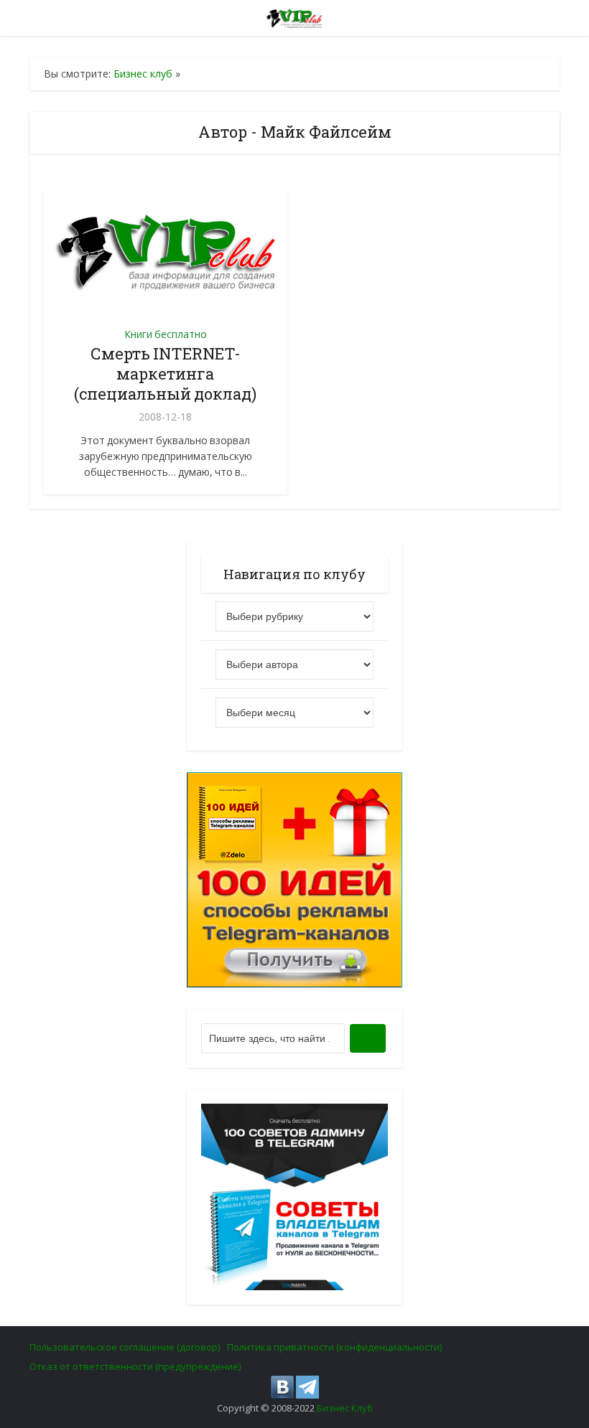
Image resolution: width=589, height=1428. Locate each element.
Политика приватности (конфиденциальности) (334, 1346)
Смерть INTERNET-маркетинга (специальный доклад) (165, 373)
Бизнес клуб (142, 73)
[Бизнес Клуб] (295, 16)
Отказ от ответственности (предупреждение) (135, 1366)
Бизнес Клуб (345, 1407)
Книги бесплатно (165, 334)
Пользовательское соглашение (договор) (124, 1346)
